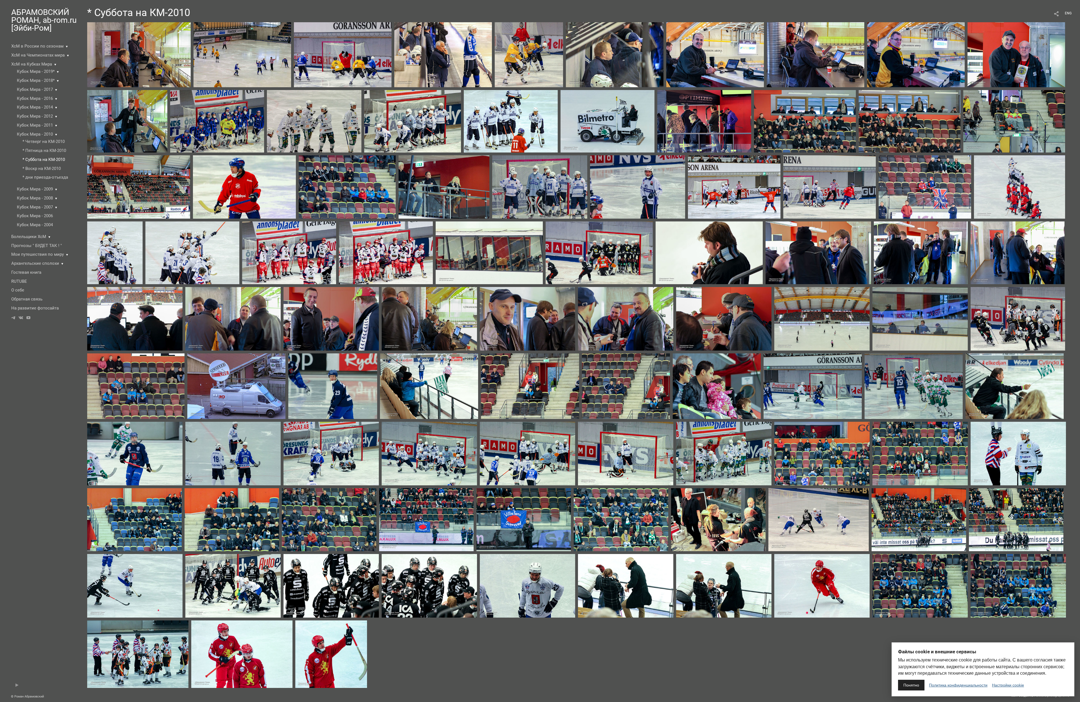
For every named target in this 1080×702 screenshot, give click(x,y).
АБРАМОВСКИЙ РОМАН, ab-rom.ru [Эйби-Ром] (43, 20)
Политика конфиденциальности (958, 685)
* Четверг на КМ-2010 (43, 141)
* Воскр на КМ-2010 (41, 168)
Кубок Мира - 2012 (35, 116)
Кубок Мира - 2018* (36, 80)
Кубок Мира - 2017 (35, 89)
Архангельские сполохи (35, 263)
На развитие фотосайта (35, 308)
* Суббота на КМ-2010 (43, 159)
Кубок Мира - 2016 (35, 98)
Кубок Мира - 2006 (35, 215)
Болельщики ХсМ (28, 236)
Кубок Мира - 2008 (35, 198)
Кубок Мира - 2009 (35, 189)
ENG (1068, 13)
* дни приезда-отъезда (45, 177)
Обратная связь (26, 299)
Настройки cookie (1008, 685)
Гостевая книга (26, 272)
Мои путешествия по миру (37, 254)
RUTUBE (19, 281)
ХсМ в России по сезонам (37, 46)
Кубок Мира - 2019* (36, 71)
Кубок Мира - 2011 (35, 125)
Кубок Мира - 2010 (35, 134)
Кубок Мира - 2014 (35, 107)
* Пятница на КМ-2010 (44, 150)
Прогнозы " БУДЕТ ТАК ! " (36, 245)
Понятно (911, 685)
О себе (17, 290)
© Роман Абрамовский (27, 696)
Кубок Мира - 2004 (35, 224)
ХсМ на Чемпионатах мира (38, 55)
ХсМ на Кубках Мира (31, 64)
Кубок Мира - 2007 (35, 207)
